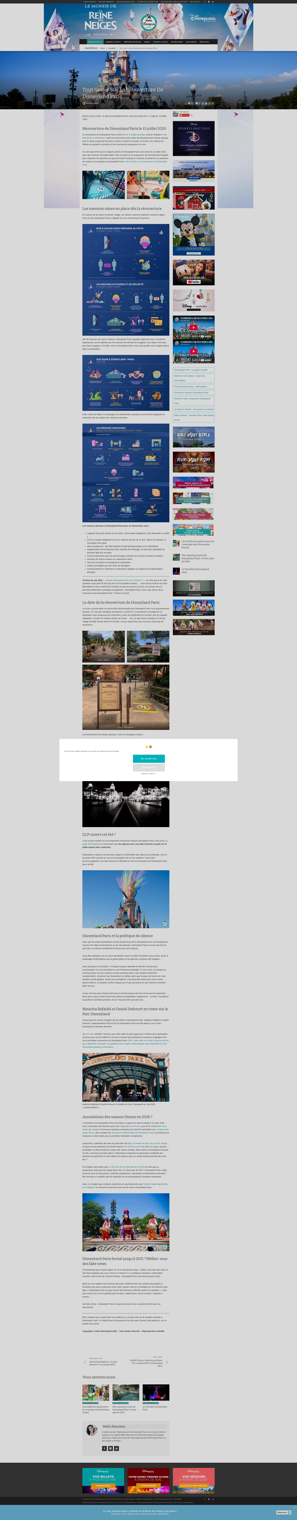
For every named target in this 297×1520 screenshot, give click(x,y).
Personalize (149, 768)
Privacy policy (148, 774)
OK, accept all (149, 759)
